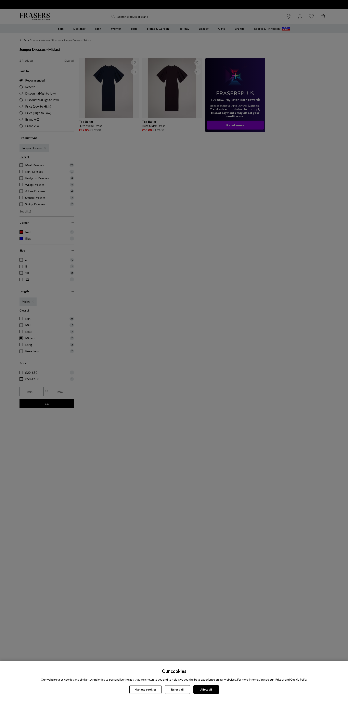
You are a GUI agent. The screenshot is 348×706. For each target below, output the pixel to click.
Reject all (177, 689)
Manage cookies (145, 689)
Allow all (206, 689)
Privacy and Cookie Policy (291, 679)
